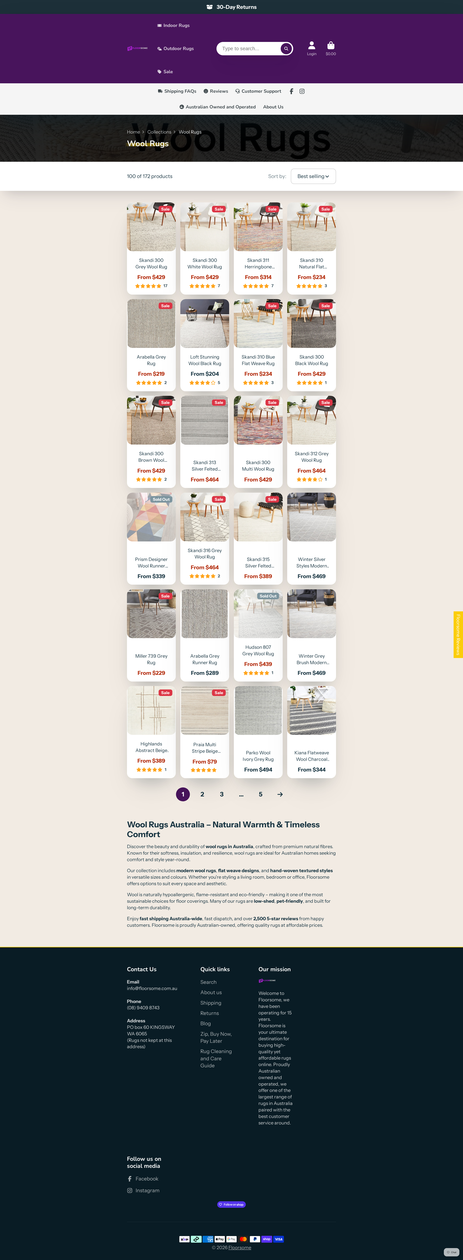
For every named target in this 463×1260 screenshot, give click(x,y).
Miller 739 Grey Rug (151, 635)
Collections (159, 132)
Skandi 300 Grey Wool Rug (151, 248)
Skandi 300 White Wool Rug (204, 248)
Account (312, 48)
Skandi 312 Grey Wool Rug (311, 442)
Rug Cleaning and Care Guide (216, 1058)
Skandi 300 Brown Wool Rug (151, 442)
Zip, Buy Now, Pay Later (216, 1037)
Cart (331, 48)
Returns (209, 1013)
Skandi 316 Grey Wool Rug (204, 539)
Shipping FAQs (180, 91)
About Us (273, 107)
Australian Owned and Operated (221, 107)
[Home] (137, 48)
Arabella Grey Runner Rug (204, 635)
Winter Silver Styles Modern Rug (311, 539)
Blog (205, 1023)
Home (133, 132)
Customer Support (261, 91)
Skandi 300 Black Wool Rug (311, 345)
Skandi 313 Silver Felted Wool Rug (204, 442)
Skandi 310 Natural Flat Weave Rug (311, 248)
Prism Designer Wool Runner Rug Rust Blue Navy (151, 539)
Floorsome (239, 1247)
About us (211, 992)
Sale (168, 71)
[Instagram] (302, 91)
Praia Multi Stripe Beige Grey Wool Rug (204, 732)
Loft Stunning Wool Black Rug (204, 345)
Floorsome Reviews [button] (458, 634)
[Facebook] (291, 91)
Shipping (210, 1003)
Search (208, 982)
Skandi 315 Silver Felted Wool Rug (258, 539)
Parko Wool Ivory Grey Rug (258, 732)
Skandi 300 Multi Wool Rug (258, 442)
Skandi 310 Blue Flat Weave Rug (258, 345)
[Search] (286, 48)
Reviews (219, 91)
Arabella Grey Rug (151, 345)
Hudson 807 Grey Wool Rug (258, 635)
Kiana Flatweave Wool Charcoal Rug (311, 732)
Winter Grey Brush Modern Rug (311, 635)
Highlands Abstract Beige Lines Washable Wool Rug (151, 732)
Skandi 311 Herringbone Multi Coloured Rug (258, 248)
